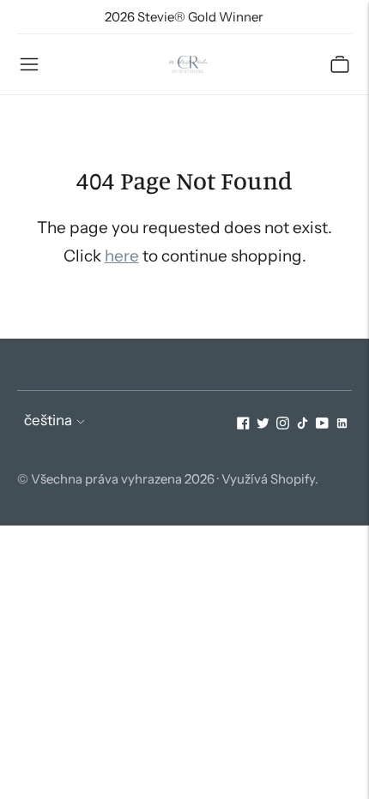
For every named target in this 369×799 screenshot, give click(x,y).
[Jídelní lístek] (29, 64)
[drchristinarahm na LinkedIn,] (342, 424)
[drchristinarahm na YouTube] (322, 424)
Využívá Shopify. (269, 479)
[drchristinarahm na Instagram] (282, 424)
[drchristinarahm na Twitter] (263, 424)
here (122, 256)
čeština (48, 420)
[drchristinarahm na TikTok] (302, 424)
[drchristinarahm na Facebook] (243, 424)
